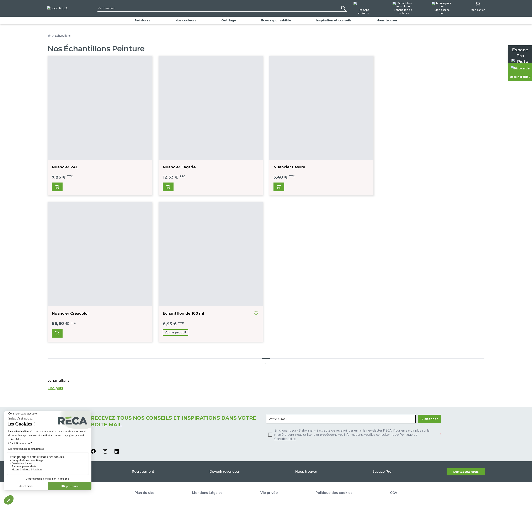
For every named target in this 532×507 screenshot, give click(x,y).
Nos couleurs (185, 20)
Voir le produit (175, 332)
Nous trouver (387, 20)
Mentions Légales (207, 493)
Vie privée (269, 493)
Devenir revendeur (224, 472)
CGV (393, 493)
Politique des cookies (333, 493)
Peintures (142, 20)
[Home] (49, 35)
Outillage (228, 20)
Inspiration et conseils (333, 20)
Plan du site (144, 493)
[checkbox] (353, 434)
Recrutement (143, 472)
